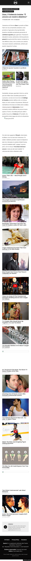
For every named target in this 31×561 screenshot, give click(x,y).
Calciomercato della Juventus (10, 9)
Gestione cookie (27, 559)
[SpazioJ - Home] (15, 2)
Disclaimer (24, 539)
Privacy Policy (15, 539)
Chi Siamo (7, 539)
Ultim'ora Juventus (8, 11)
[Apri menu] (28, 2)
